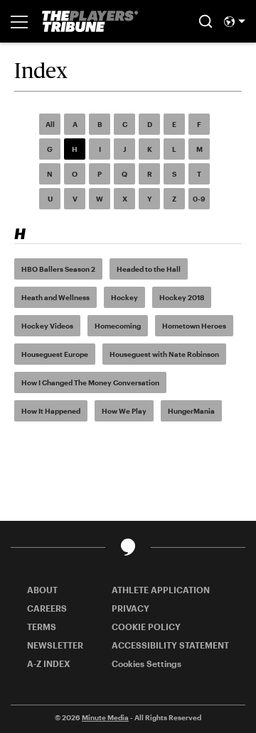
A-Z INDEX (48, 663)
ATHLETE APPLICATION (161, 590)
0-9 (199, 198)
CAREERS (47, 608)
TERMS (41, 627)
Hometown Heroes (194, 325)
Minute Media (105, 717)
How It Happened (50, 411)
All (50, 124)
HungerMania (191, 411)
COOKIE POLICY (146, 627)
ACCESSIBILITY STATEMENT (170, 645)
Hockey (124, 297)
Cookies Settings (146, 663)
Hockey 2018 (181, 297)
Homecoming (118, 325)
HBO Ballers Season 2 (58, 269)
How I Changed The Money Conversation (90, 382)
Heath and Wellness (55, 297)
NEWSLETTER (55, 645)
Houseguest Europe (54, 354)
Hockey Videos (47, 325)
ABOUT (42, 590)
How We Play (124, 411)
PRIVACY (130, 608)
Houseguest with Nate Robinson (164, 354)
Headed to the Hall (149, 269)
